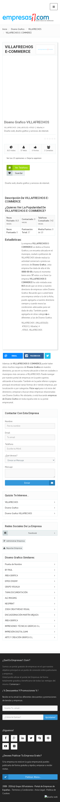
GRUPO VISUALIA (12, 586)
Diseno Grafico (11, 507)
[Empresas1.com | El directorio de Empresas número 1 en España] (28, 17)
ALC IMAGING (11, 598)
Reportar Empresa (14, 548)
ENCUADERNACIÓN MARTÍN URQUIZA (22, 615)
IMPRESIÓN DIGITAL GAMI (16, 631)
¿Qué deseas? (11, 455)
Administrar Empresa (15, 541)
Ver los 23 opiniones (15, 158)
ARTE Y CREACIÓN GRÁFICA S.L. (19, 637)
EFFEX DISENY (11, 581)
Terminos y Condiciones (22, 790)
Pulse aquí (34, 388)
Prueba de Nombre (13, 564)
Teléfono (9, 444)
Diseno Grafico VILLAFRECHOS (18, 513)
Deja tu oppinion (34, 158)
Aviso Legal (40, 790)
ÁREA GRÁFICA (11, 575)
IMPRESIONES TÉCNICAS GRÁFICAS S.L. (22, 626)
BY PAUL (8, 570)
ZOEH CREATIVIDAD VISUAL (17, 609)
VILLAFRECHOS (11, 502)
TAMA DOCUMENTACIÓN (16, 592)
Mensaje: (9, 467)
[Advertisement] (30, 88)
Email (7, 432)
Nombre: (9, 421)
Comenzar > (14, 684)
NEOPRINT (10, 603)
